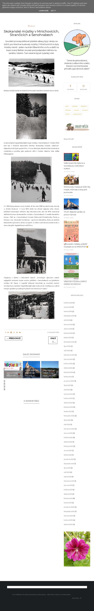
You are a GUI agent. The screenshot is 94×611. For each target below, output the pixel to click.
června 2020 (68, 516)
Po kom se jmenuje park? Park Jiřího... (51, 373)
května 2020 (68, 520)
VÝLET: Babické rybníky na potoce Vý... (14, 373)
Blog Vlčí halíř (69, 139)
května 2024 (68, 363)
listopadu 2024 (69, 342)
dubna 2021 (68, 494)
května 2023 (68, 398)
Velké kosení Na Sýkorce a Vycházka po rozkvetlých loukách (74, 166)
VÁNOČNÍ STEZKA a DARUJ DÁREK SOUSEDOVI (75, 282)
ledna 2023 (68, 411)
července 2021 (69, 481)
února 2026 (68, 307)
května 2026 (68, 303)
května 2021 (68, 490)
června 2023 (68, 394)
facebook (70, 89)
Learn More (43, 11)
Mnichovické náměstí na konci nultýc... (33, 373)
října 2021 (67, 468)
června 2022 (68, 433)
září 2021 (67, 472)
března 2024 (68, 372)
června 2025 (68, 324)
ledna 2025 (68, 337)
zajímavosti (77, 114)
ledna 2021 (68, 503)
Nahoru (76, 598)
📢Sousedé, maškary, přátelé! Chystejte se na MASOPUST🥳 (76, 245)
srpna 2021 (67, 476)
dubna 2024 (68, 368)
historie (31, 26)
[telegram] (11, 332)
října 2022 (67, 420)
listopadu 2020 (69, 511)
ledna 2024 (68, 377)
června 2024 (68, 359)
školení (85, 110)
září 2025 (67, 320)
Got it (53, 11)
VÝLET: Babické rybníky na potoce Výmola (74, 213)
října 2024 (67, 346)
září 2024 (67, 350)
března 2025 (68, 333)
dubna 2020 (68, 524)
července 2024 (69, 355)
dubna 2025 (68, 329)
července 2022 (69, 429)
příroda (68, 110)
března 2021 (68, 498)
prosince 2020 (69, 507)
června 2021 (68, 485)
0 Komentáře (53, 332)
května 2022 (68, 437)
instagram (83, 89)
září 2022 (67, 424)
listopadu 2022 (69, 416)
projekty (84, 106)
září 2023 (67, 390)
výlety (67, 114)
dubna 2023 (68, 403)
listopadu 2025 (69, 316)
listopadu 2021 (69, 463)
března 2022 (68, 446)
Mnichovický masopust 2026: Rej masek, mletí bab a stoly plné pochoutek (77, 189)
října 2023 (67, 385)
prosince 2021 (69, 459)
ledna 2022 (68, 455)
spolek (76, 110)
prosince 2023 (69, 381)
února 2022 (68, 450)
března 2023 (68, 407)
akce (67, 106)
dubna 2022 (68, 442)
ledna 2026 (68, 311)
